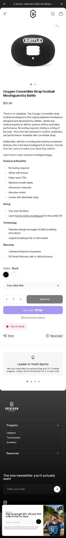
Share (11, 335)
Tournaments (13, 437)
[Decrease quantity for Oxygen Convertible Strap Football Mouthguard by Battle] (6, 299)
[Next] (61, 4)
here (49, 155)
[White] (14, 274)
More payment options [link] (33, 317)
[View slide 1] (27, 381)
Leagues (11, 432)
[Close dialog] (60, 508)
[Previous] (4, 4)
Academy (11, 442)
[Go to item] (31, 84)
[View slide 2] (31, 381)
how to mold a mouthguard (29, 215)
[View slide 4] (39, 381)
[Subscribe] (57, 489)
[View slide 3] (35, 381)
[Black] (6, 274)
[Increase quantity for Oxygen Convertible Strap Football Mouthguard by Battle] (20, 299)
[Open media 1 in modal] (57, 26)
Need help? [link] (56, 335)
